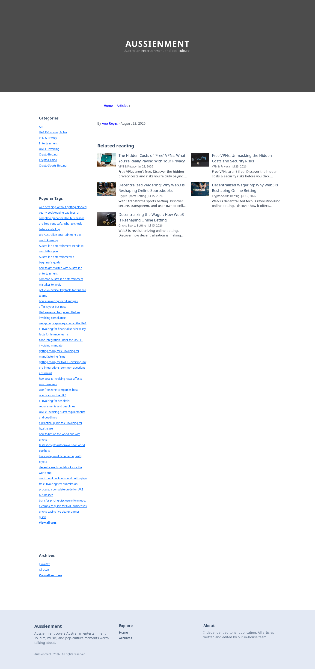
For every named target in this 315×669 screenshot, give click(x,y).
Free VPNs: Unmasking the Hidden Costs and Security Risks (242, 158)
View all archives (50, 575)
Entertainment (48, 143)
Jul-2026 (44, 570)
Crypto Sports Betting (52, 165)
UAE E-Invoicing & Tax (53, 132)
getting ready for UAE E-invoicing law (62, 362)
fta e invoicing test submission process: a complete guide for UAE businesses (61, 489)
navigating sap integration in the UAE (62, 323)
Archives (125, 638)
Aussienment (157, 43)
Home (108, 105)
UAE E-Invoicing (49, 149)
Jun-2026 (44, 564)
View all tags (47, 523)
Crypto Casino (48, 160)
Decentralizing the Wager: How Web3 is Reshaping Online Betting (151, 217)
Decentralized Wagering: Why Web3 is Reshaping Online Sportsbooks (152, 187)
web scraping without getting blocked (62, 207)
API (41, 127)
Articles (122, 105)
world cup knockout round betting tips (63, 478)
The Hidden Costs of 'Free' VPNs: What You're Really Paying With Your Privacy (152, 158)
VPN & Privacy (48, 138)
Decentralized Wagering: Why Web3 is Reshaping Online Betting (245, 187)
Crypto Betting (48, 154)
